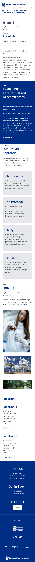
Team (15, 528)
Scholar (15, 547)
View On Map (7, 428)
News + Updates (18, 530)
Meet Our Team (8, 137)
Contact (17, 508)
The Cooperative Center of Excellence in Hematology (14, 12)
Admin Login (26, 547)
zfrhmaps (17, 520)
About (15, 526)
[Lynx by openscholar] (8, 547)
